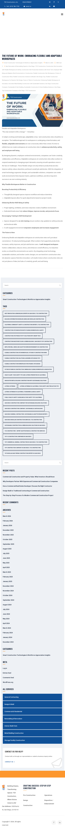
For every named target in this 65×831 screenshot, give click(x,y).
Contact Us (9, 762)
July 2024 (6, 609)
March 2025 (7, 572)
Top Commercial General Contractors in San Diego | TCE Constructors (26, 442)
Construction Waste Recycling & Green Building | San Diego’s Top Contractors (28, 341)
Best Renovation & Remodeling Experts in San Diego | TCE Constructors (26, 66)
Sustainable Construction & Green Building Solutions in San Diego (42, 87)
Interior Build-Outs (10, 726)
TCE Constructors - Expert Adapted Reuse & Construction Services (25, 431)
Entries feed (7, 673)
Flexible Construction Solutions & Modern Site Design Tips (29, 76)
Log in (5, 668)
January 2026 (7, 525)
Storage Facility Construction (14, 740)
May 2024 (6, 619)
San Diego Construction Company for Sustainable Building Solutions (26, 403)
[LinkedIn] (59, 822)
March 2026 (7, 516)
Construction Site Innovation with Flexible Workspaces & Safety (24, 330)
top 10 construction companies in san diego (18, 436)
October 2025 (7, 539)
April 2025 (6, 567)
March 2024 (7, 628)
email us (28, 6)
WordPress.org (8, 682)
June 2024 (6, 614)
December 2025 (8, 530)
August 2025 (7, 549)
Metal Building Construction (14, 733)
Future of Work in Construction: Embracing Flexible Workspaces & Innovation (28, 369)
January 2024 (7, 637)
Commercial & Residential (13, 711)
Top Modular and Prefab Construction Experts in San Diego (23, 453)
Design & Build (9, 704)
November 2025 (8, 535)
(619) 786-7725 (14, 6)
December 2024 (8, 586)
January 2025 (7, 581)
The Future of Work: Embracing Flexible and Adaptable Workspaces (32, 57)
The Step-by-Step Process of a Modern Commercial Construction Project (28, 495)
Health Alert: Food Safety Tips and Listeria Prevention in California (25, 375)
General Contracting (11, 697)
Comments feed (8, 677)
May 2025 (6, 563)
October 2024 (7, 595)
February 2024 (8, 633)
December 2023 (8, 642)
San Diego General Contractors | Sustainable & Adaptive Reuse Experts (26, 414)
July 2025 (6, 553)
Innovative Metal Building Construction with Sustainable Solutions (26, 83)
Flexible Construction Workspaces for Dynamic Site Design (22, 363)
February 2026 (8, 521)
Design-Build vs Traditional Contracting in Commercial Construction (26, 491)
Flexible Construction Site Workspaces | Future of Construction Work (26, 352)
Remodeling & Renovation (13, 719)
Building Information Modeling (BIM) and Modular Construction (24, 319)
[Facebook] (53, 822)
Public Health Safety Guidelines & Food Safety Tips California (23, 397)
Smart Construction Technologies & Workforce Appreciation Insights (23, 63)
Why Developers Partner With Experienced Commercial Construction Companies (30, 481)
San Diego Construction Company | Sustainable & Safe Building (24, 408)
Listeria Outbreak (10, 386)
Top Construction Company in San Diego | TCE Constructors (19, 90)
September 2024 (8, 600)
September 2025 (8, 544)
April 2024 (6, 623)
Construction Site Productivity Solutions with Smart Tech (37, 70)
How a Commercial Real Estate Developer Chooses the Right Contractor (27, 486)
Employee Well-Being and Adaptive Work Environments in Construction (26, 347)
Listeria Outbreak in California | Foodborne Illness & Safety (23, 391)
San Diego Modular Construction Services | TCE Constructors (23, 419)
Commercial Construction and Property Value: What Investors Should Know (29, 477)
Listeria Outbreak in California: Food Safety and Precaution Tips (39, 386)
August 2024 (7, 605)
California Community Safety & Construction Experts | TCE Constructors (27, 324)
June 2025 (6, 558)
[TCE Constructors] (3, 13)
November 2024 (8, 591)
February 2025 (8, 577)
